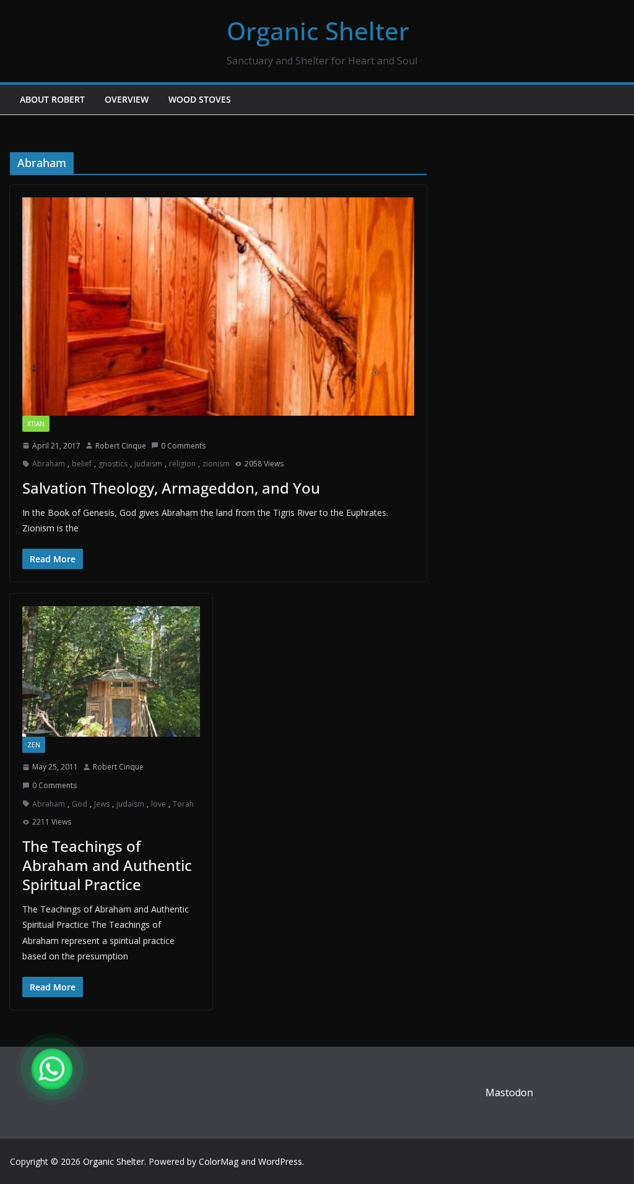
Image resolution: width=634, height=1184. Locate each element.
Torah (183, 804)
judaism (148, 463)
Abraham (48, 463)
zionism (216, 463)
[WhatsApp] (52, 1069)
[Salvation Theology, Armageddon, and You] (218, 306)
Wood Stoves (199, 99)
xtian (36, 423)
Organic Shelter (318, 31)
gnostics (113, 463)
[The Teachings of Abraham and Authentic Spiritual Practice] (111, 671)
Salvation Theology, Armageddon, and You (171, 488)
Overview (127, 99)
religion (182, 463)
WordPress (280, 1161)
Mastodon (509, 1092)
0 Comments (183, 445)
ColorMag (218, 1161)
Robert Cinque (120, 445)
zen (33, 744)
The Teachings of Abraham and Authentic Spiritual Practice (107, 865)
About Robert (52, 99)
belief (82, 463)
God (79, 804)
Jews (102, 804)
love (158, 804)
